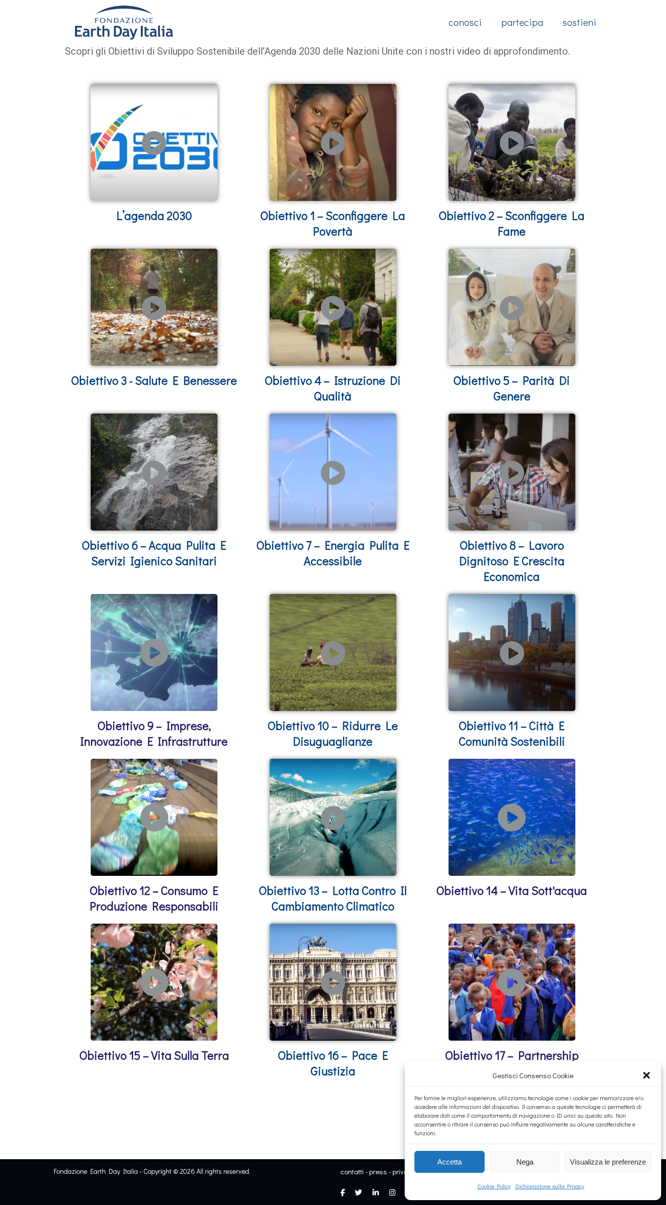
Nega (524, 1162)
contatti (352, 1171)
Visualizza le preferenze (608, 1162)
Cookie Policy (493, 1186)
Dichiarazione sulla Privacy (549, 1186)
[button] (646, 1075)
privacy (403, 1171)
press (378, 1171)
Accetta (449, 1162)
